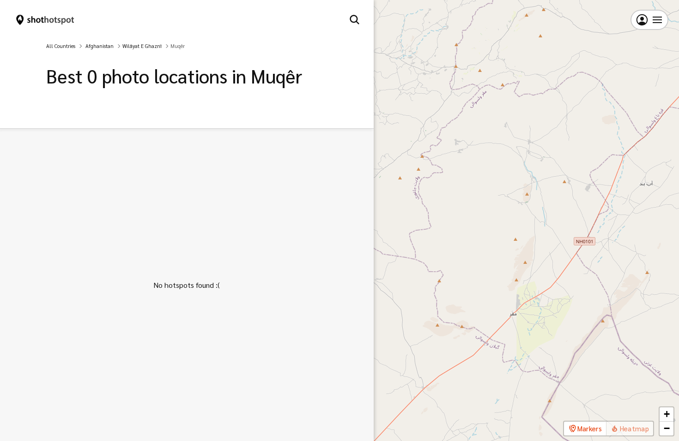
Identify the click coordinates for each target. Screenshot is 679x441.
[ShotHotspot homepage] (45, 20)
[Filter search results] (354, 19)
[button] (666, 414)
